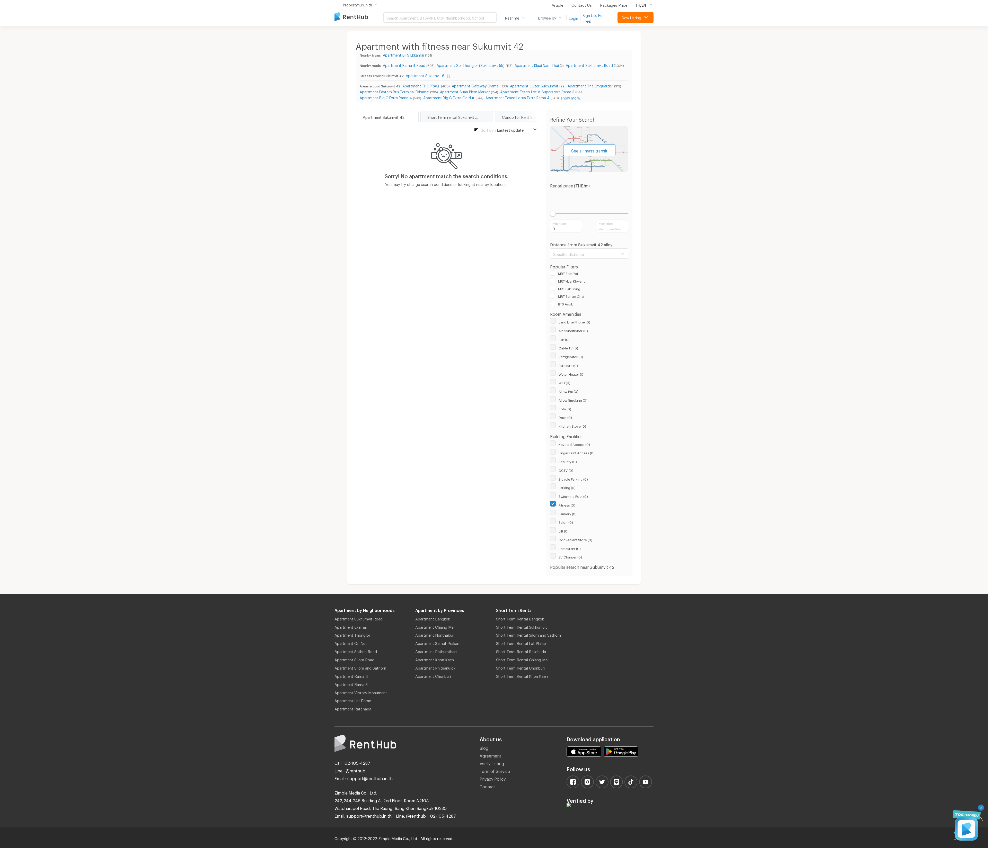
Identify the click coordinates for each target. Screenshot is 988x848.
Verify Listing (492, 762)
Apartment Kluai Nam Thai (537, 64)
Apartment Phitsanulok (435, 667)
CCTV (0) (566, 469)
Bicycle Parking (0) (573, 478)
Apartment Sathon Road (355, 650)
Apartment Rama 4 (351, 675)
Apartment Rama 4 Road (404, 64)
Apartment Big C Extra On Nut (448, 97)
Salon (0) (566, 521)
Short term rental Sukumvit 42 (453, 116)
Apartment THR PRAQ (421, 85)
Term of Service (495, 770)
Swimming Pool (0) (573, 495)
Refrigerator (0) (571, 356)
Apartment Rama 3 (351, 683)
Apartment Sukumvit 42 (383, 116)
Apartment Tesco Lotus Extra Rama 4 (518, 97)
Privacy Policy (493, 778)
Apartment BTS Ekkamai (403, 54)
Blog (484, 747)
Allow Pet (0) (568, 391)
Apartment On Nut (350, 642)
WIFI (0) (564, 382)
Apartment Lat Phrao (352, 699)
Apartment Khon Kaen (434, 659)
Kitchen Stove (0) (572, 425)
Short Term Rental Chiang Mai (522, 659)
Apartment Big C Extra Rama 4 (386, 97)
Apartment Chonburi (433, 675)
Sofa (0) (565, 408)
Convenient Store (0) (575, 539)
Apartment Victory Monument (360, 691)
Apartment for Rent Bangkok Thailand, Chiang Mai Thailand (358, 17)
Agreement (490, 755)
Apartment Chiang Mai (434, 626)
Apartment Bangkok (432, 618)
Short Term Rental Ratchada (521, 650)
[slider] (553, 213)
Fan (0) (564, 339)
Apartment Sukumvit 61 (426, 75)
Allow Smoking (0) (573, 399)
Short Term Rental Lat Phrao (521, 642)
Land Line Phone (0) (574, 321)
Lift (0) (564, 530)
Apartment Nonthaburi (434, 634)
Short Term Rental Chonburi (520, 667)
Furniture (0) (568, 365)
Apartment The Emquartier (590, 85)
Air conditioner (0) (573, 330)
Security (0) (568, 461)
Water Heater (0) (572, 373)
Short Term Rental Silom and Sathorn (528, 634)
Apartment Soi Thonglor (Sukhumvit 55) (471, 64)
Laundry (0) (568, 513)
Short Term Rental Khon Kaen (522, 675)
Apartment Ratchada (352, 708)
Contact (487, 786)
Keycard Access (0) (574, 444)
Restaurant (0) (570, 548)
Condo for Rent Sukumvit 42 (527, 116)
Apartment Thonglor (352, 634)
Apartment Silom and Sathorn (360, 667)
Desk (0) (565, 417)
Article (557, 4)
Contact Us (581, 4)
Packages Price (613, 4)
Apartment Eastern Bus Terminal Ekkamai (394, 91)
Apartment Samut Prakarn (438, 642)
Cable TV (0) (568, 347)
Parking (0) (567, 487)
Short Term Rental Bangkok (520, 618)
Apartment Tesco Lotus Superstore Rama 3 (537, 91)
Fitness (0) (567, 504)
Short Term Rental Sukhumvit (521, 626)
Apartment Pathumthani (436, 650)
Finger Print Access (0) (577, 452)
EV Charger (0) (570, 556)
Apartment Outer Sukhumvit (534, 85)
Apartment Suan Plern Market (465, 91)
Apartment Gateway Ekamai (475, 85)
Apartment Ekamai (350, 626)
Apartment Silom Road (354, 659)
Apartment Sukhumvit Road (589, 64)
